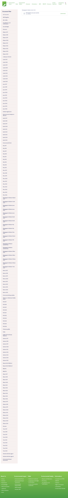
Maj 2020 (5, 153)
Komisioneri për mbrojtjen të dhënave (8, 115)
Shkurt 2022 (5, 387)
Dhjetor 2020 (5, 40)
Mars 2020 (5, 178)
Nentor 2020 (5, 278)
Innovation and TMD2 (59, 478)
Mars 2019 (5, 175)
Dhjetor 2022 (5, 45)
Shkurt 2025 (5, 396)
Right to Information (59, 484)
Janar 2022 (5, 98)
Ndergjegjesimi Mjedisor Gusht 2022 (9, 202)
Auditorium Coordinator (33, 478)
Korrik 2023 (5, 134)
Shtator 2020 (5, 409)
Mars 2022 (5, 184)
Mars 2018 (5, 173)
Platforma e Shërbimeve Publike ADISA (9, 298)
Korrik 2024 (5, 137)
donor (2, 492)
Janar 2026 (5, 108)
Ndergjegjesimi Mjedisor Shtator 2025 (9, 263)
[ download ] (63, 13)
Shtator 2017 (5, 401)
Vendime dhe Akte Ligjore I (8, 453)
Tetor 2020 (5, 437)
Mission (3, 478)
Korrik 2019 (5, 123)
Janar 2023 (5, 100)
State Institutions (5, 490)
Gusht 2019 (5, 65)
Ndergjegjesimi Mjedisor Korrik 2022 (9, 217)
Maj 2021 (4, 156)
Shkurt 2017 (5, 374)
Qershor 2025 (5, 360)
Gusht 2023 (5, 76)
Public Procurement (5, 486)
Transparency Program (61, 3)
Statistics (57, 482)
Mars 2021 (5, 181)
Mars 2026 (5, 195)
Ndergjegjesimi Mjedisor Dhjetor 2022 (9, 198)
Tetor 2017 (5, 429)
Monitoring (44, 480)
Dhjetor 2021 (5, 43)
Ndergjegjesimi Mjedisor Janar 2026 (9, 214)
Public (17, 4)
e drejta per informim (7, 56)
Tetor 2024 (5, 448)
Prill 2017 (4, 301)
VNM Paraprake (18, 487)
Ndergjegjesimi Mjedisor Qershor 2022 (7, 244)
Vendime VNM (18, 489)
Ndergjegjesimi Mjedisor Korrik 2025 (9, 221)
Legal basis (3, 488)
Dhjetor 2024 (5, 51)
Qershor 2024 (5, 357)
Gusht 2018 (5, 62)
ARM (40, 4)
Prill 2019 (5, 307)
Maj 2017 (4, 145)
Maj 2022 (5, 159)
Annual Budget (6, 26)
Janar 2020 (5, 92)
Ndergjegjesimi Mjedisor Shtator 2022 (9, 260)
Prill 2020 (5, 310)
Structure (4, 426)
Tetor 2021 (5, 440)
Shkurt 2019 (5, 379)
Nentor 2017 (5, 270)
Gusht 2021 (5, 70)
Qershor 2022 (5, 352)
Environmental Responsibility (9, 295)
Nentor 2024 (5, 289)
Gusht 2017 (5, 59)
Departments (4, 482)
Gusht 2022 (5, 73)
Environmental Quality (22, 3)
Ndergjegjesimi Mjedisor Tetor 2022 (9, 267)
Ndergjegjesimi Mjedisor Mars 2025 (8, 233)
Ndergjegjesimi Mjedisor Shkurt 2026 (9, 256)
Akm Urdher (5, 20)
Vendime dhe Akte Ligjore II (8, 456)
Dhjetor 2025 (5, 54)
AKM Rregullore (6, 17)
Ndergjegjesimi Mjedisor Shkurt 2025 (9, 252)
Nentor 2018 (5, 273)
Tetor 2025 (5, 450)
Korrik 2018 (5, 120)
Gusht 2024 (5, 78)
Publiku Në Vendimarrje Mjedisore (7, 335)
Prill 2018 (5, 304)
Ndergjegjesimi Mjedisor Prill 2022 (8, 240)
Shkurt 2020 (5, 382)
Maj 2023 (5, 162)
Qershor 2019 (5, 344)
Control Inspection (54, 3)
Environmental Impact (12, 3)
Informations (34, 4)
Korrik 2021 (5, 129)
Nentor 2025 (5, 292)
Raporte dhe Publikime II (7, 365)
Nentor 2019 (5, 276)
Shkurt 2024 (5, 393)
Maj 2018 (5, 148)
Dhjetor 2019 (5, 37)
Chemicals (28, 4)
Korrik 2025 (5, 140)
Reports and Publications (47, 478)
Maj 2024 (5, 164)
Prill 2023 (5, 318)
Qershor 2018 (5, 341)
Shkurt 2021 (5, 385)
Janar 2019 (5, 89)
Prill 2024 (5, 321)
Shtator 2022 (5, 415)
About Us (6, 3)
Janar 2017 (5, 84)
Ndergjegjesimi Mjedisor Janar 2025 (9, 210)
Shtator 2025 (5, 423)
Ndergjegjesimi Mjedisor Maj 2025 (8, 229)
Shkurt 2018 (5, 376)
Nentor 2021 (5, 281)
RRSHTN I (5, 371)
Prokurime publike (6, 329)
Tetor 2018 (5, 431)
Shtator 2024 (5, 420)
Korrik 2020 (5, 126)
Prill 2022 (5, 315)
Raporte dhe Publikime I (7, 363)
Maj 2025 (5, 167)
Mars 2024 (5, 189)
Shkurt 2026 (5, 398)
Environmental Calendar (60, 488)
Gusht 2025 (5, 81)
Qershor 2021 (5, 349)
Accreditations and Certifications (6, 23)
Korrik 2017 (5, 118)
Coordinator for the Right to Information (33, 481)
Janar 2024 (5, 103)
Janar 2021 (5, 95)
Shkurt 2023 (5, 390)
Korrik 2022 (5, 131)
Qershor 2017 (5, 338)
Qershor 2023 (5, 355)
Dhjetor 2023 (5, 48)
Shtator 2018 (5, 404)
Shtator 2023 (5, 418)
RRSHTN (44, 4)
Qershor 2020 (5, 346)
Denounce (49, 4)
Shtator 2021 (5, 412)
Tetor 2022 (5, 442)
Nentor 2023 (5, 287)
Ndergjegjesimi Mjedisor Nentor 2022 (9, 237)
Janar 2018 (5, 87)
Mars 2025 (5, 192)
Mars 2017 (5, 170)
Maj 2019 (5, 151)
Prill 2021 (4, 312)
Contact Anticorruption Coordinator (33, 485)
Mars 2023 (5, 186)
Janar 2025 (5, 106)
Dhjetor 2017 (5, 32)
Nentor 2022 (5, 284)
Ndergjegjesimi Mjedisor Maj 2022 (8, 225)
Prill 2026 (5, 326)
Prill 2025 (5, 323)
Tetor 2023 (5, 445)
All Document (6, 14)
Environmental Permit (7, 142)
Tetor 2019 (5, 434)
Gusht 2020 (5, 67)
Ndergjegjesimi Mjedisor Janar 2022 (9, 206)
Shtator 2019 (5, 407)
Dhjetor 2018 (5, 34)
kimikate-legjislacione (7, 111)
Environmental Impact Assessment (7, 460)
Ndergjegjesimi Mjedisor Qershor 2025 (7, 248)
